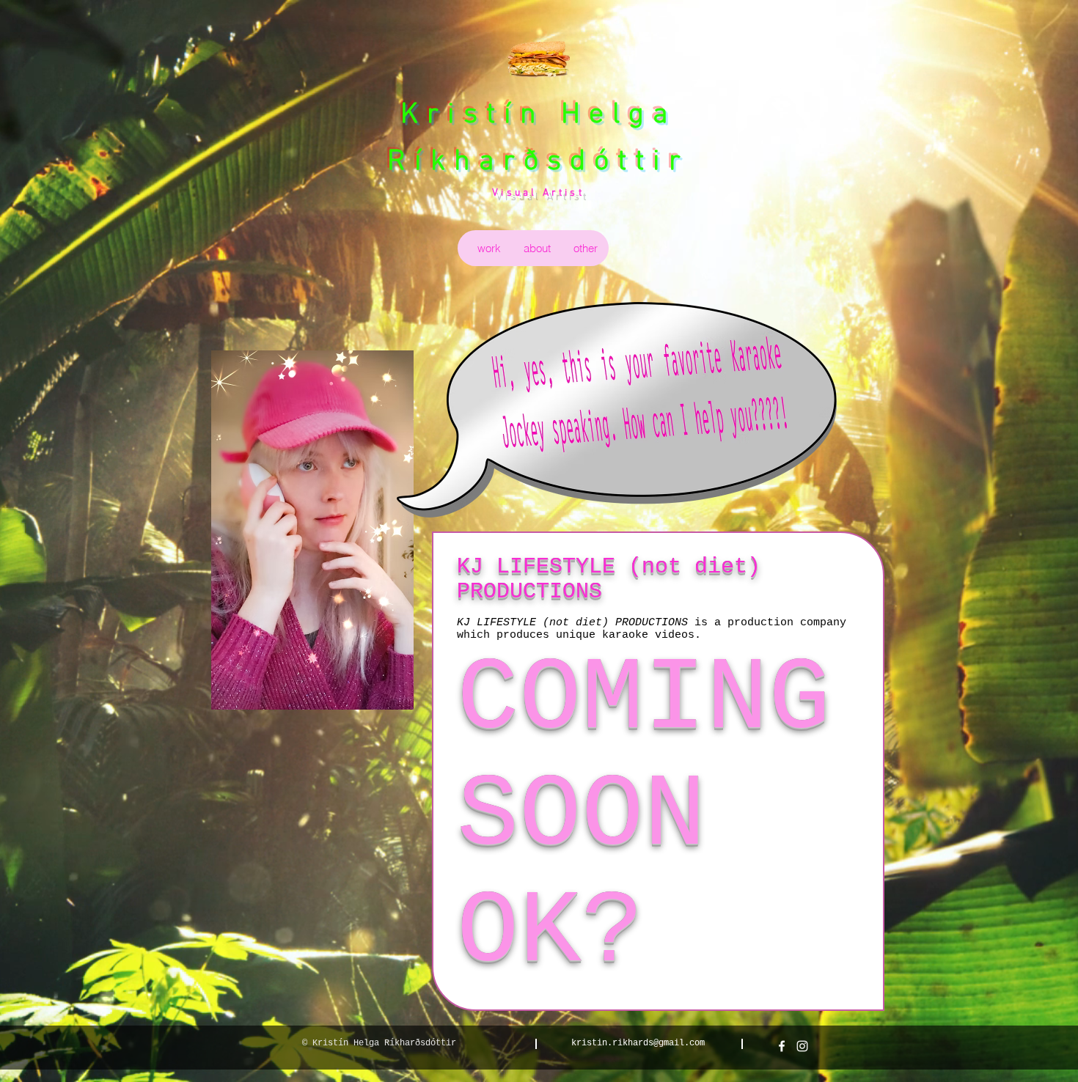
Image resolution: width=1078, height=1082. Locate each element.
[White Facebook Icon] (781, 1046)
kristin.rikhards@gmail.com (638, 1043)
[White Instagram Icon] (802, 1046)
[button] (489, 248)
